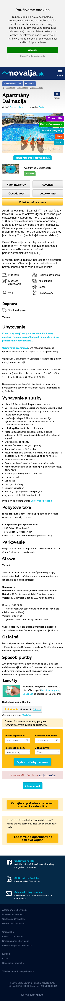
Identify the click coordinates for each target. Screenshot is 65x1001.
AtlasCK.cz (26, 715)
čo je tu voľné (47, 775)
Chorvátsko (8, 931)
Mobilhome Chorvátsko (13, 923)
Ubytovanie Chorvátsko (14, 918)
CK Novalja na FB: (24, 860)
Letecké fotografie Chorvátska (17, 945)
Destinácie (10, 87)
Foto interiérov (16, 184)
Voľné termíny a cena (32, 202)
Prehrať (29, 173)
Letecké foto (48, 193)
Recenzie (48, 184)
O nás (5, 958)
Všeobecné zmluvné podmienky (18, 971)
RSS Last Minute (34, 994)
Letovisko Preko (36, 87)
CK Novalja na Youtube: (26, 878)
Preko (41, 107)
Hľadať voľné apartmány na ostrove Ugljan (32, 838)
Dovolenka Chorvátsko (13, 914)
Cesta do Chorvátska (12, 936)
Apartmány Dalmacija (15, 98)
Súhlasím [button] (32, 50)
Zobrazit (37, 709)
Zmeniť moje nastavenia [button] (32, 56)
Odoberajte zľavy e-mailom (28, 892)
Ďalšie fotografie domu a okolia (32, 158)
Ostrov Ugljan (22, 87)
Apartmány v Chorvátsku (14, 909)
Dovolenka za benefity (13, 962)
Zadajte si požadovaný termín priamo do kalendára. (32, 805)
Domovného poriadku (41, 500)
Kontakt (6, 953)
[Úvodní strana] (3, 87)
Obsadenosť (16, 193)
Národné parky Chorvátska (15, 940)
